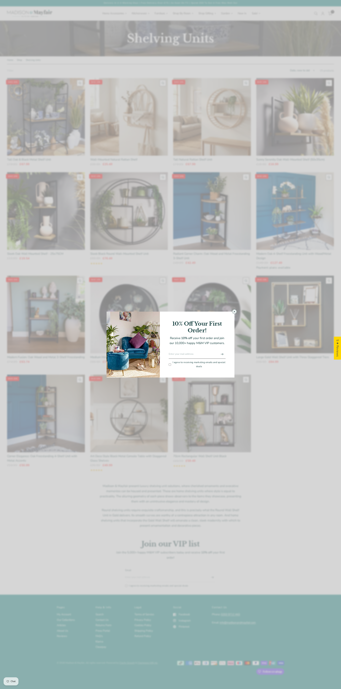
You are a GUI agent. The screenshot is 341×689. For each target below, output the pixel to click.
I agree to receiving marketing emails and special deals (199, 364)
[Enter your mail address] (222, 354)
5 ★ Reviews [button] (337, 348)
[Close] (234, 311)
